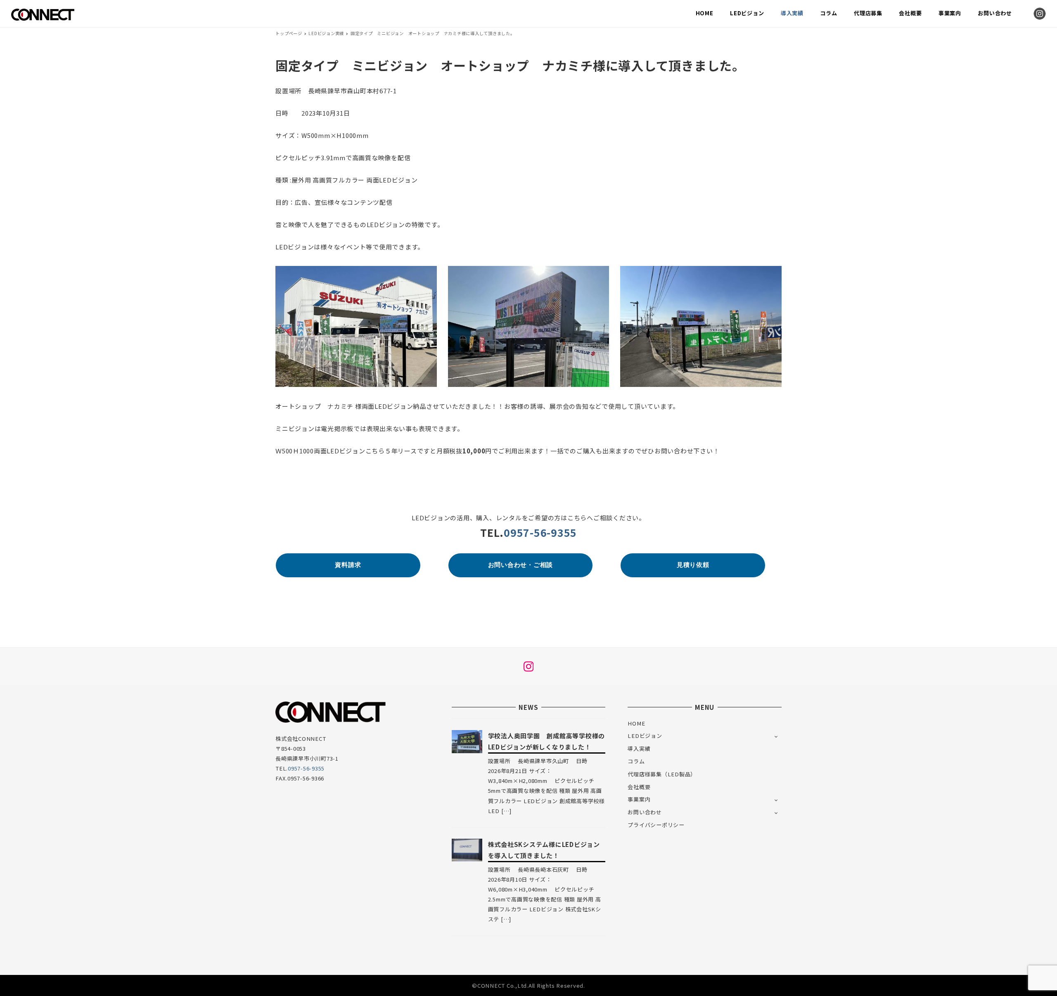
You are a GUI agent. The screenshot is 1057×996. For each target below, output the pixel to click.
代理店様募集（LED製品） (662, 774)
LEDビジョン (645, 736)
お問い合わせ (645, 812)
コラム (636, 761)
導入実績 (639, 748)
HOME (636, 723)
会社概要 (639, 787)
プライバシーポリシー (656, 825)
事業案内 (639, 799)
